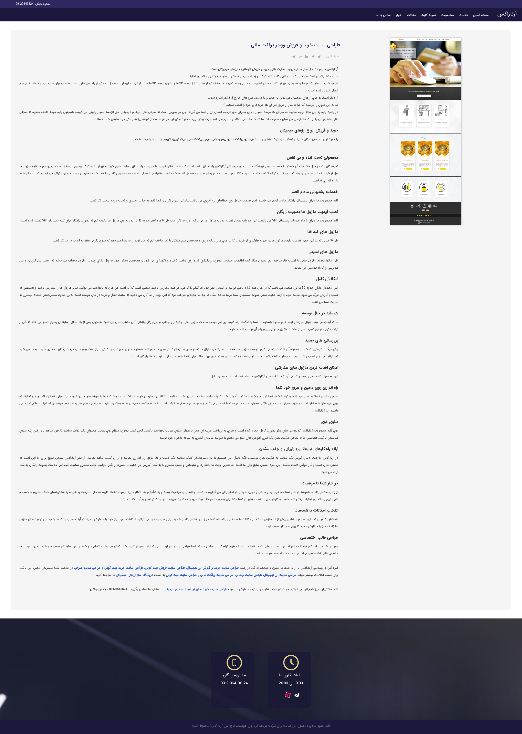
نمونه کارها (428, 15)
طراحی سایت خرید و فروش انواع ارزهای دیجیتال (195, 589)
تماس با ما (383, 15)
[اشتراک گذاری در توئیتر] (319, 57)
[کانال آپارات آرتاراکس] (288, 697)
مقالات (411, 15)
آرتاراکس (506, 14)
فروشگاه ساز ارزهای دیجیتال (134, 575)
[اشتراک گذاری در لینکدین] (306, 57)
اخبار (399, 15)
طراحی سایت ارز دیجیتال (280, 575)
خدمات (463, 15)
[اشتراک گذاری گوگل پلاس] (300, 57)
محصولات (447, 15)
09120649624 (25, 4)
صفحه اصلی (481, 15)
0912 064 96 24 (234, 684)
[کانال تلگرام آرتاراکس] (296, 697)
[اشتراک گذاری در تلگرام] (293, 57)
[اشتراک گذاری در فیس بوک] (312, 57)
